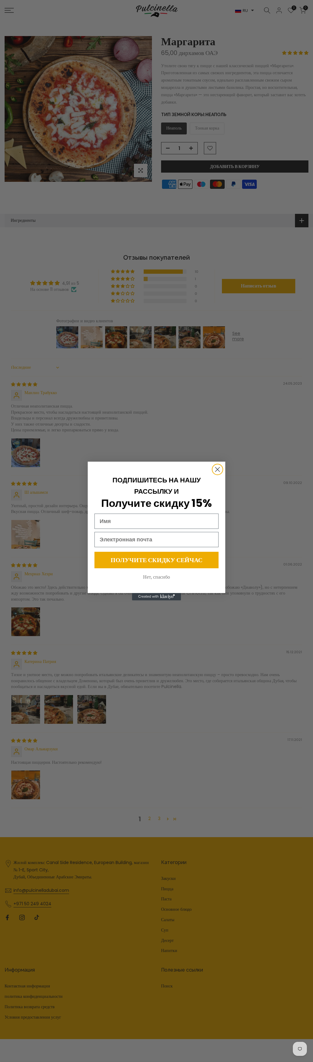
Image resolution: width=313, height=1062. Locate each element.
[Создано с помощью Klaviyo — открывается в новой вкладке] (156, 596)
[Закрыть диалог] (217, 469)
